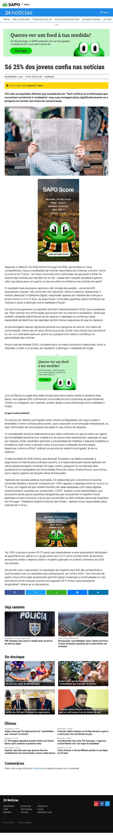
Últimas (10, 723)
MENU (26, 4)
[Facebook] (102, 803)
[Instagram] (96, 803)
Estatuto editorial (24, 823)
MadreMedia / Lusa (13, 76)
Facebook (37, 768)
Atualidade (49, 76)
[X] (107, 803)
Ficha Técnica (8, 823)
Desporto (8, 738)
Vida (60, 638)
